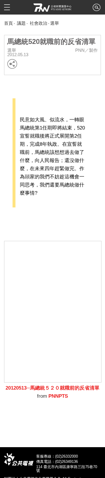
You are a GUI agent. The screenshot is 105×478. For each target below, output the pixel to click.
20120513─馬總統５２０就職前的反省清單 (52, 388)
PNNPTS (58, 396)
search (96, 9)
